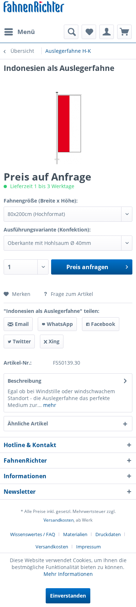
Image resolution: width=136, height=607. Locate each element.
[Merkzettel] (89, 32)
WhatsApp (59, 324)
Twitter (21, 341)
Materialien (75, 534)
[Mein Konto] (106, 32)
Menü (26, 31)
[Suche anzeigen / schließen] (71, 32)
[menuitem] (19, 32)
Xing (53, 341)
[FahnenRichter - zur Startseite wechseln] (34, 7)
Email (21, 324)
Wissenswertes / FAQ (32, 534)
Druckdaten (108, 534)
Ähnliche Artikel (28, 423)
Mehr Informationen (68, 573)
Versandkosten (59, 520)
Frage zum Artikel (71, 293)
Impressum (88, 546)
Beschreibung (24, 380)
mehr (49, 405)
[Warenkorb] (124, 32)
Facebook (102, 324)
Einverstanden (68, 595)
